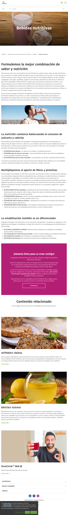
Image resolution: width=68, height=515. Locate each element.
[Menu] (65, 2)
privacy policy (7, 505)
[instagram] (38, 496)
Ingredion (3, 54)
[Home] (4, 4)
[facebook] (34, 496)
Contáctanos (34, 285)
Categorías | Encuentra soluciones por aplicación (19, 54)
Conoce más (5, 364)
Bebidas (35, 54)
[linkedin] (30, 496)
